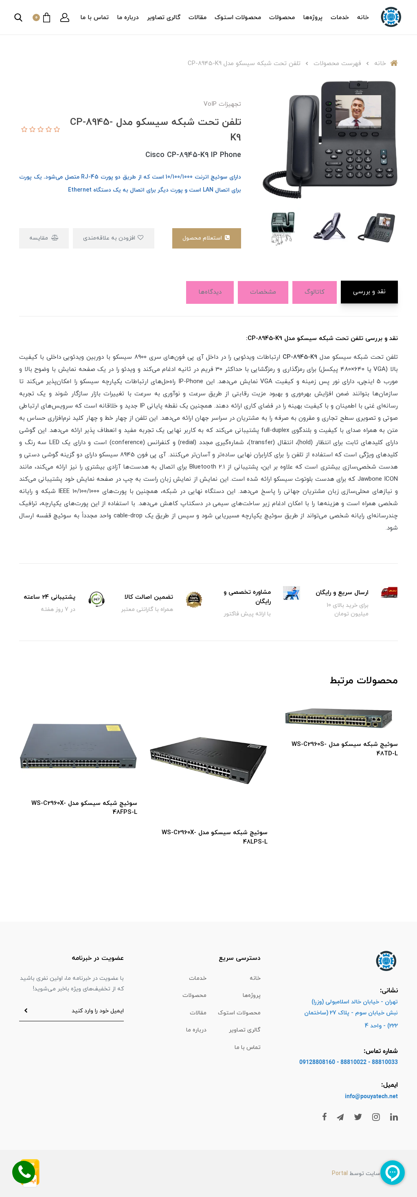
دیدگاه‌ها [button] (210, 292)
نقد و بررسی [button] (369, 292)
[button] (64, 17)
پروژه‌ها (313, 17)
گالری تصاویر (163, 17)
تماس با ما (94, 17)
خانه (363, 17)
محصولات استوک (238, 17)
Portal (340, 1173)
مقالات (197, 17)
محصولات (282, 17)
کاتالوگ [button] (315, 292)
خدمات (340, 17)
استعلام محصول (203, 238)
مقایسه (39, 238)
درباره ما (128, 17)
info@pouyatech (366, 1096)
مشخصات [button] (263, 292)
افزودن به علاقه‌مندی (110, 238)
